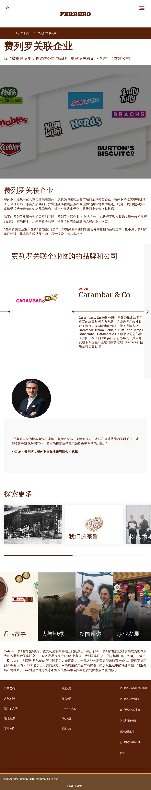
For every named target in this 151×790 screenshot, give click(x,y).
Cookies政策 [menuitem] (69, 708)
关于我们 (25, 33)
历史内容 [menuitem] (66, 728)
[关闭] (144, 779)
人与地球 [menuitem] (9, 698)
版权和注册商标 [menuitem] (128, 720)
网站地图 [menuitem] (66, 718)
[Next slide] (147, 311)
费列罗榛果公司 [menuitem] (131, 742)
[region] (75, 781)
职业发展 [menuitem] (9, 718)
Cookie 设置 (74, 786)
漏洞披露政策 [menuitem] (127, 731)
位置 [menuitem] (122, 753)
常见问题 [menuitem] (66, 688)
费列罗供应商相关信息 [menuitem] (135, 687)
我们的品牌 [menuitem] (11, 708)
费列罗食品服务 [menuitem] (131, 698)
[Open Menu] (143, 8)
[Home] (17, 33)
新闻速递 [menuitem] (9, 728)
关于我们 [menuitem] (9, 688)
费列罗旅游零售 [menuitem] (131, 709)
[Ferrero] (75, 14)
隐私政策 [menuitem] (66, 698)
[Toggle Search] (8, 8)
